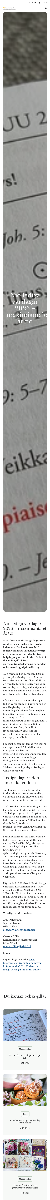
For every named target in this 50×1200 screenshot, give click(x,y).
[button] (33, 2)
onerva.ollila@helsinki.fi (17, 946)
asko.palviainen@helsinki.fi (19, 929)
